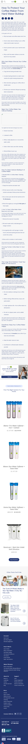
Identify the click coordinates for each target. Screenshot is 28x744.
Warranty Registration (8, 641)
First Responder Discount (9, 697)
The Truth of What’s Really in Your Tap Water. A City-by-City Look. (13, 591)
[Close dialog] (26, 366)
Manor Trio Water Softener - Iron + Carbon (14, 427)
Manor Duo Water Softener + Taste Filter (14, 467)
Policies (5, 708)
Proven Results (7, 657)
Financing (6, 699)
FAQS (15, 678)
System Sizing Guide (8, 701)
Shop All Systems (14, 559)
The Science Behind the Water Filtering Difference (12, 671)
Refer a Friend (7, 694)
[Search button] (5, 1)
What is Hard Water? (8, 650)
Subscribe (10, 376)
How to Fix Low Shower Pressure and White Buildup (15, 619)
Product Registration (18, 680)
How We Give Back (8, 683)
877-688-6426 (14, 723)
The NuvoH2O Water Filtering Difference (12, 668)
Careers (5, 682)
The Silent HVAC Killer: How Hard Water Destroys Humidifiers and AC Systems (15, 608)
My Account (6, 638)
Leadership (6, 680)
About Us (6, 678)
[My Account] (23, 1)
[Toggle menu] (2, 2)
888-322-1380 (5, 724)
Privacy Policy (6, 706)
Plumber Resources (18, 682)
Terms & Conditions (8, 704)
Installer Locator (7, 703)
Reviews (5, 692)
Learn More (6, 597)
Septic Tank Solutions (8, 659)
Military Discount (7, 696)
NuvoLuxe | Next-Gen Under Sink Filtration (14, 548)
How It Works (6, 648)
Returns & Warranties (18, 683)
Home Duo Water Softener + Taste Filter (14, 508)
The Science (6, 655)
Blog (5, 685)
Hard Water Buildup (8, 652)
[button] (14, 409)
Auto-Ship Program (8, 639)
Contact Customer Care (19, 685)
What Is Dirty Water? (8, 666)
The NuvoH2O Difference (9, 654)
